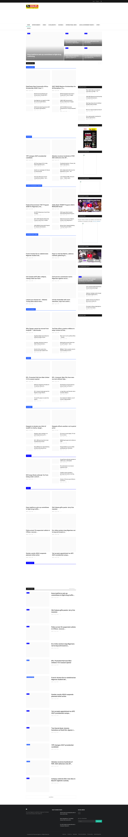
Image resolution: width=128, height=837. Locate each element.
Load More (51, 797)
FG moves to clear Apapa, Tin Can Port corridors (67, 434)
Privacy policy (90, 834)
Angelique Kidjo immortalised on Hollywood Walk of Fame (41, 336)
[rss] (79, 813)
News (28, 488)
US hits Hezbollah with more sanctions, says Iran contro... (61, 300)
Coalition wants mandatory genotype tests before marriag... (67, 473)
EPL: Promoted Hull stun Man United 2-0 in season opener (37, 378)
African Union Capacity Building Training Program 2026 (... (67, 226)
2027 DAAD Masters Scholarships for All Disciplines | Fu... (64, 87)
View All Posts (72, 588)
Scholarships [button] (52, 24)
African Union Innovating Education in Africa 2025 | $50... (68, 813)
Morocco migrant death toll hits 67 (94, 109)
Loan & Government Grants (34, 185)
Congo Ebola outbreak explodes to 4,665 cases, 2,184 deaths (68, 460)
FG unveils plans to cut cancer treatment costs (67, 466)
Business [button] (60, 24)
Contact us (69, 834)
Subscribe (99, 821)
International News (32, 234)
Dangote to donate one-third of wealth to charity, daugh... (36, 427)
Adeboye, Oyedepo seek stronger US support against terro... (93, 294)
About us (64, 834)
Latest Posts (30, 588)
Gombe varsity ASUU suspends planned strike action (36, 554)
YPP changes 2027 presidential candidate (36, 157)
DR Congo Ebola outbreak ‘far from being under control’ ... (37, 476)
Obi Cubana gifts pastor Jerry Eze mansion (63, 508)
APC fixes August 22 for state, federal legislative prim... (41, 164)
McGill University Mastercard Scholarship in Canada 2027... (41, 94)
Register (97, 1)
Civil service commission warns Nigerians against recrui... (62, 277)
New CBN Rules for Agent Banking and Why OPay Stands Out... (41, 447)
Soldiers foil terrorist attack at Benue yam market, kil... (93, 300)
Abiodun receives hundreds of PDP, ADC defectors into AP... (63, 157)
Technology (30, 563)
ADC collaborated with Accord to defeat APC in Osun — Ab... (67, 170)
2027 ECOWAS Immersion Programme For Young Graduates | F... (68, 108)
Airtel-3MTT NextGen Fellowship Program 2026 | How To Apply (41, 219)
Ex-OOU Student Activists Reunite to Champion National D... (67, 825)
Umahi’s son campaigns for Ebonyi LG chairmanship (42, 170)
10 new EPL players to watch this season (41, 398)
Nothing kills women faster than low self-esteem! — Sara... (67, 343)
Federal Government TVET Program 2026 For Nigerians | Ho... (37, 205)
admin (28, 58)
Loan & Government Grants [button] (86, 24)
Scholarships (30, 67)
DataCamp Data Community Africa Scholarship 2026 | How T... (37, 87)
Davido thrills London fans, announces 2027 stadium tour (41, 350)
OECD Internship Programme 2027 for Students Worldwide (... (42, 107)
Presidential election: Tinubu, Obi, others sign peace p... (67, 164)
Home (28, 24)
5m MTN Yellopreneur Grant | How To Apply (42, 213)
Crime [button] (44, 24)
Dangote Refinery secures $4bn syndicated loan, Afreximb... (67, 447)
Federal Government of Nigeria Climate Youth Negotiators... (67, 219)
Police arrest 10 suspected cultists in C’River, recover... (38, 531)
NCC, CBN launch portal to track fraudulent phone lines (41, 441)
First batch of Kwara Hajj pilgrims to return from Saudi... (93, 307)
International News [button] (71, 24)
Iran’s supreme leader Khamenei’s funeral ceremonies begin (93, 287)
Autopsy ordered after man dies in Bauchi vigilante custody (63, 779)
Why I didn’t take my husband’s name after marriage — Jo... (93, 90)
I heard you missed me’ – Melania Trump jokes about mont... (36, 300)
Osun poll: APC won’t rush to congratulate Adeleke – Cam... (41, 177)
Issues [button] (28, 28)
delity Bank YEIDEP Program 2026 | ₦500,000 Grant (63, 205)
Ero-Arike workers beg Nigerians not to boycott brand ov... (63, 531)
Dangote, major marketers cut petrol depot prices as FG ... (41, 434)
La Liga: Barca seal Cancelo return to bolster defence (67, 392)
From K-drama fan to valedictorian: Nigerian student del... (37, 254)
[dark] (101, 1)
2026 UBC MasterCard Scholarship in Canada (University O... (94, 97)
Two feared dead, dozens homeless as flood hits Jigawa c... (63, 729)
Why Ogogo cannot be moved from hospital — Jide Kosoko (37, 329)
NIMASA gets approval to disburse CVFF (68, 441)
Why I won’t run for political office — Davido (67, 336)
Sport (28, 358)
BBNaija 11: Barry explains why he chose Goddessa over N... (67, 350)
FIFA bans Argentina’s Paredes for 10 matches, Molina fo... (41, 385)
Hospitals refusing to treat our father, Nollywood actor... (41, 343)
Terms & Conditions (82, 834)
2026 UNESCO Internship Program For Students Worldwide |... (42, 226)
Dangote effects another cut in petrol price (64, 427)
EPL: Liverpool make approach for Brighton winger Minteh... (41, 392)
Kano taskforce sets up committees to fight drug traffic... (37, 508)
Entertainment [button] (36, 24)
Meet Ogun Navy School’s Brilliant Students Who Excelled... (93, 104)
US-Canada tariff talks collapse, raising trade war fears (36, 277)
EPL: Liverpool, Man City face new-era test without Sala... (63, 378)
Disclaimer (75, 834)
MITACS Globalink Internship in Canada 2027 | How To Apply (67, 94)
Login (94, 1)
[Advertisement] (77, 13)
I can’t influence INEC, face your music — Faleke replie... (67, 177)
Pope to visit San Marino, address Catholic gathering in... (63, 254)
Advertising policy (97, 834)
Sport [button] (97, 24)
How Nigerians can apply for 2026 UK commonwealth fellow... (41, 101)
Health (28, 455)
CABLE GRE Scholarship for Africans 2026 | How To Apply (67, 101)
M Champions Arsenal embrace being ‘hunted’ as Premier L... (67, 385)
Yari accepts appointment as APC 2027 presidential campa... (63, 554)
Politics (29, 136)
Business (29, 407)
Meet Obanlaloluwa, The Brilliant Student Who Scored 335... (66, 819)
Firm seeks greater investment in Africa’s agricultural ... (93, 117)
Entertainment (31, 309)
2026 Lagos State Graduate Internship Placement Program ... (67, 213)
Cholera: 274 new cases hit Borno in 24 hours (67, 480)
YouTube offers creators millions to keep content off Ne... (63, 329)
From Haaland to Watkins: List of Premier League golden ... (67, 398)
